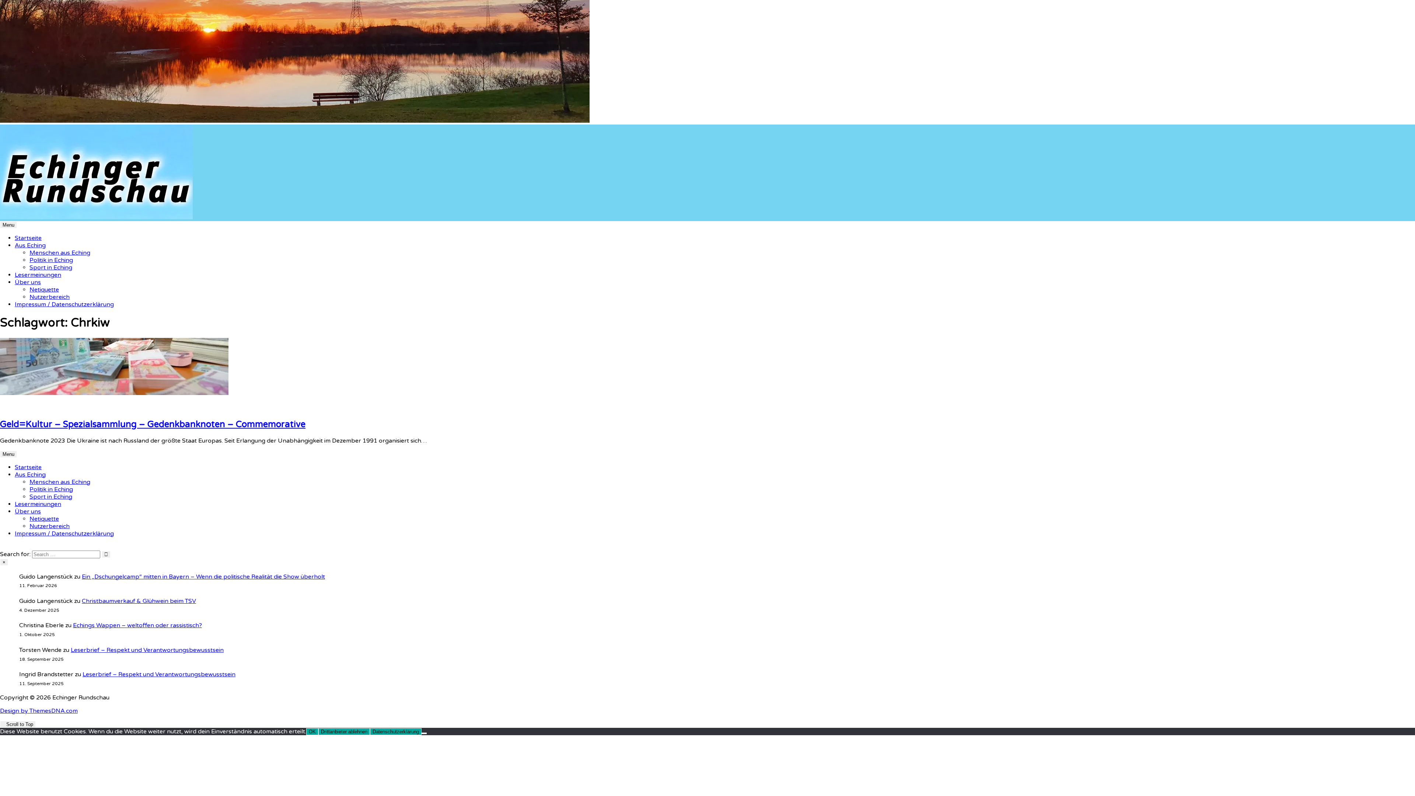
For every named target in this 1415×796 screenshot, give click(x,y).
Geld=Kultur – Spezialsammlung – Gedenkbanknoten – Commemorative (152, 424)
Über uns (28, 282)
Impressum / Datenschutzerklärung (64, 304)
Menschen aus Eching (59, 252)
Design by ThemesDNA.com (39, 711)
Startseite (28, 238)
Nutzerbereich (49, 297)
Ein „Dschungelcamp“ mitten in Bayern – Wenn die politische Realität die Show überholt (203, 576)
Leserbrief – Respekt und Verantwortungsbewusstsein (147, 650)
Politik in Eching (51, 260)
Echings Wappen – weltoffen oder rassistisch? (137, 625)
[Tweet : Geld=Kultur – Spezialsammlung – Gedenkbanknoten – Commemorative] (15, 408)
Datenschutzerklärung (396, 731)
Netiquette (44, 289)
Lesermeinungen (38, 275)
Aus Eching (30, 245)
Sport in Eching (50, 267)
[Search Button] (2, 547)
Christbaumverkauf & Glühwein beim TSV (139, 601)
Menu (8, 225)
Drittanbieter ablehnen (344, 731)
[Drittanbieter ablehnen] (424, 733)
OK (312, 731)
